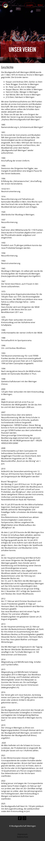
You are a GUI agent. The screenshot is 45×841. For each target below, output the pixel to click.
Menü (41, 5)
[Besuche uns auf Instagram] (24, 818)
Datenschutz (22, 837)
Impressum (22, 834)
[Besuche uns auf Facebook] (20, 818)
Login (30, 5)
